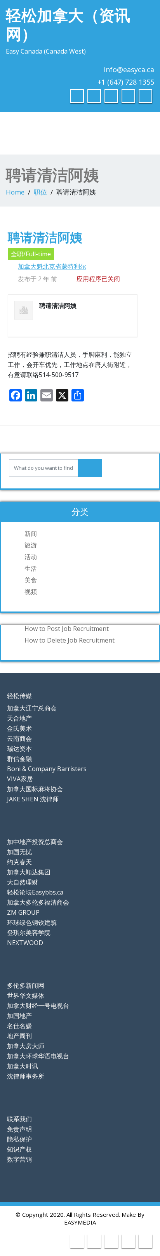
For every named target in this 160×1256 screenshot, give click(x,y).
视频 (30, 592)
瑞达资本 (19, 748)
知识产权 (19, 1149)
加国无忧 (19, 852)
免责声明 (19, 1129)
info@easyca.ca (129, 69)
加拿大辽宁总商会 (32, 708)
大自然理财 (22, 882)
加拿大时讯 (22, 1066)
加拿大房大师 (25, 1046)
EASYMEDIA (80, 1222)
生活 (30, 568)
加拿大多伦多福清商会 (38, 902)
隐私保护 (19, 1139)
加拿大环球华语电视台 (38, 1056)
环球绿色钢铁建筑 (32, 922)
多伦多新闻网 (25, 985)
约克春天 (19, 862)
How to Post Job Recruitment (66, 628)
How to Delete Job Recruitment (69, 640)
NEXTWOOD (25, 942)
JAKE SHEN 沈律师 (33, 799)
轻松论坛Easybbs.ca (35, 892)
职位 (40, 192)
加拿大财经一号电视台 (38, 1005)
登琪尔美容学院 (28, 932)
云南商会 (19, 738)
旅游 (30, 545)
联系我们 (19, 1119)
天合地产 (19, 718)
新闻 (30, 533)
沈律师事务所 (25, 1076)
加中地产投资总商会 (35, 841)
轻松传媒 (19, 695)
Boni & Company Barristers (47, 768)
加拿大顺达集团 (28, 872)
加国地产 (19, 1015)
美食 (30, 580)
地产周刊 (19, 1036)
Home (15, 192)
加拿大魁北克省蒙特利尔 (52, 266)
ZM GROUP (23, 912)
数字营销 (19, 1159)
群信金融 (19, 758)
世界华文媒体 (25, 995)
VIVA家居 (20, 779)
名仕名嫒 (19, 1025)
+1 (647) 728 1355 (125, 82)
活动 (30, 557)
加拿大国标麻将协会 (35, 789)
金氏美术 (19, 728)
